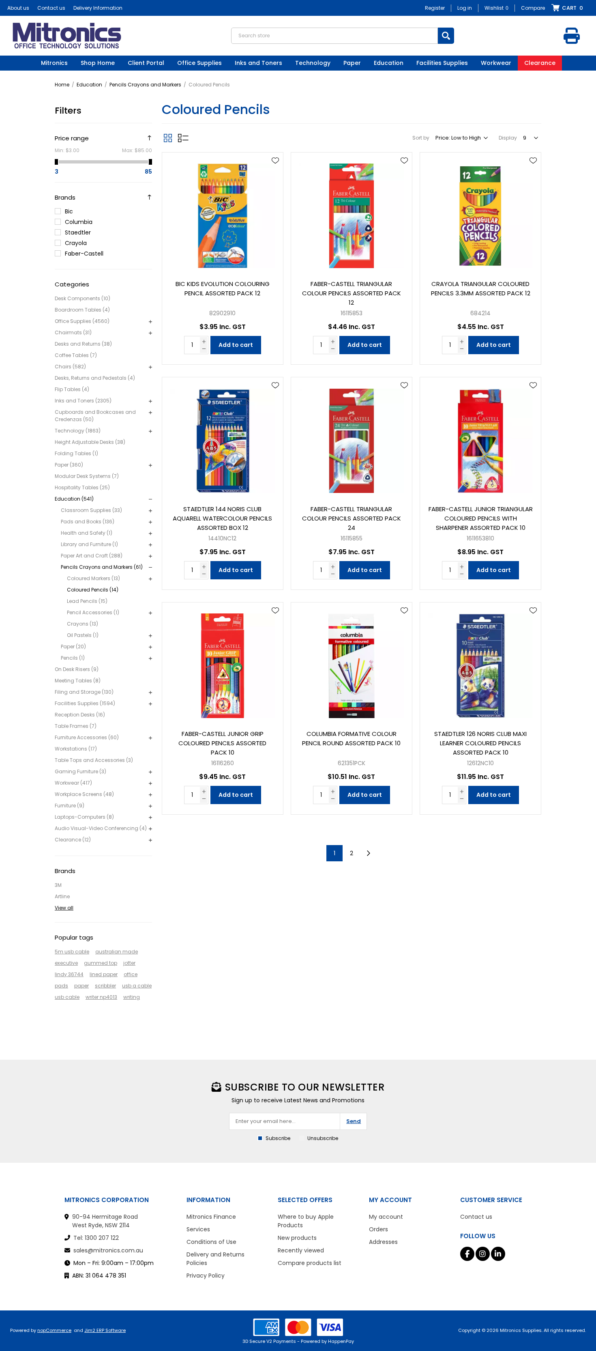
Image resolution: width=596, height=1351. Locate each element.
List (183, 138)
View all (64, 907)
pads (61, 985)
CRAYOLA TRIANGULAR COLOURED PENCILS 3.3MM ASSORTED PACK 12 (480, 288)
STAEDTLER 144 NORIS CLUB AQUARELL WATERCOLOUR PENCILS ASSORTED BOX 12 (222, 518)
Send (353, 1121)
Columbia (78, 222)
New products (297, 1238)
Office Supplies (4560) (82, 321)
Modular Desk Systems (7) (87, 476)
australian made (116, 951)
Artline (62, 896)
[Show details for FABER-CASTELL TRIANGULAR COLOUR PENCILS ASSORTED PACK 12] (351, 213)
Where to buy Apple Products (306, 1221)
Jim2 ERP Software (105, 1330)
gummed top (100, 962)
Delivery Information (97, 7)
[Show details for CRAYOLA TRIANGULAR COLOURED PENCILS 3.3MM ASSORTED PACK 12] (480, 213)
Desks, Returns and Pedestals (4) (95, 377)
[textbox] (334, 36)
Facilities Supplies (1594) (85, 703)
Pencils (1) (73, 657)
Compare (533, 7)
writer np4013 (101, 997)
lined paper (104, 974)
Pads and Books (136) (87, 521)
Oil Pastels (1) (83, 635)
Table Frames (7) (75, 726)
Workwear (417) (73, 782)
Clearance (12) (73, 839)
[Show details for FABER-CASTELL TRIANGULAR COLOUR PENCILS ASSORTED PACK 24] (351, 437)
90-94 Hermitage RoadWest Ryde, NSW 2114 (105, 1221)
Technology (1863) (78, 430)
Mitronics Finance (211, 1217)
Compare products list (309, 1263)
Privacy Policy (206, 1275)
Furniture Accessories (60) (87, 737)
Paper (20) (73, 646)
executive (66, 962)
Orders (378, 1229)
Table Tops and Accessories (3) (94, 760)
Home (62, 84)
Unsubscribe (322, 1138)
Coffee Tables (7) (76, 355)
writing (131, 997)
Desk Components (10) (82, 298)
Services (198, 1229)
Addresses (383, 1242)
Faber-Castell (84, 254)
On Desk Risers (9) (77, 669)
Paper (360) (69, 464)
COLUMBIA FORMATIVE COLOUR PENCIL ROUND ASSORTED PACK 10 (351, 738)
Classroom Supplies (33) (91, 510)
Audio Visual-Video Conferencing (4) (101, 828)
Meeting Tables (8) (78, 680)
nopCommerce (54, 1330)
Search (446, 36)
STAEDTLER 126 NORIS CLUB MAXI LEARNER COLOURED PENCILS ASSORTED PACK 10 (480, 743)
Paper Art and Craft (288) (91, 555)
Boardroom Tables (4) (82, 309)
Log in (464, 7)
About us (18, 7)
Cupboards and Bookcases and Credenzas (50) (95, 416)
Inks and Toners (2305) (83, 400)
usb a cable (137, 985)
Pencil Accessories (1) (93, 612)
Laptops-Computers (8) (84, 816)
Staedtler (78, 232)
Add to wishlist (275, 160)
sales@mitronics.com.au (108, 1250)
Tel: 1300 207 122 (96, 1238)
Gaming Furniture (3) (80, 771)
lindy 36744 (69, 974)
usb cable (67, 997)
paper (81, 985)
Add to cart (236, 345)
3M (58, 885)
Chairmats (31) (73, 332)
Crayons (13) (82, 623)
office (130, 974)
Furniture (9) (69, 805)
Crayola (76, 243)
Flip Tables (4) (72, 389)
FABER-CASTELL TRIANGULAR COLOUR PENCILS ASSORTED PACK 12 (351, 293)
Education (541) (74, 498)
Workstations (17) (76, 748)
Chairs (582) (70, 366)
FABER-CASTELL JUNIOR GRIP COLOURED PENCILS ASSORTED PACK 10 (222, 743)
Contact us (51, 7)
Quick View (275, 172)
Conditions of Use (211, 1242)
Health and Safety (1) (86, 532)
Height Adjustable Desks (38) (90, 442)
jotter (129, 962)
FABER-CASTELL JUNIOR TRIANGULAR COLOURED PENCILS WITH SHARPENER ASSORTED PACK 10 (481, 518)
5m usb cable (72, 951)
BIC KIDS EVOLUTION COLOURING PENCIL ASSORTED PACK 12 (223, 288)
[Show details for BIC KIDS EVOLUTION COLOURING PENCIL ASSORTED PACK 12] (222, 213)
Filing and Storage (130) (84, 691)
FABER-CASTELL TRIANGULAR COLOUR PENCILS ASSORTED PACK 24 (351, 518)
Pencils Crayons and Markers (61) (102, 567)
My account (386, 1217)
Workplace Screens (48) (84, 794)
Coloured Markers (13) (93, 578)
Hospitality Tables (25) (82, 487)
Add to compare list (275, 184)
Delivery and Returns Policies (215, 1258)
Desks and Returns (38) (83, 343)
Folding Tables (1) (76, 453)
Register (435, 7)
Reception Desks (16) (80, 714)
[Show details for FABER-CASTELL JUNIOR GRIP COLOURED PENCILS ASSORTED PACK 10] (222, 662)
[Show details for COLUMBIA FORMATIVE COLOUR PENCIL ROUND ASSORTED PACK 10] (351, 662)
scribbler (105, 985)
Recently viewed (301, 1250)
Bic (69, 211)
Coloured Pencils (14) (92, 589)
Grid (168, 138)
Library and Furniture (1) (89, 544)
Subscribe (278, 1138)
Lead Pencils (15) (87, 601)
